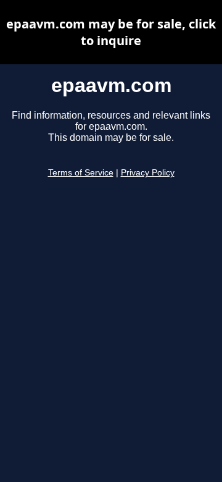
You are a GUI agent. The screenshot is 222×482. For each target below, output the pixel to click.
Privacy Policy (148, 172)
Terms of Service (80, 172)
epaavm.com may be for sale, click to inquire (111, 32)
